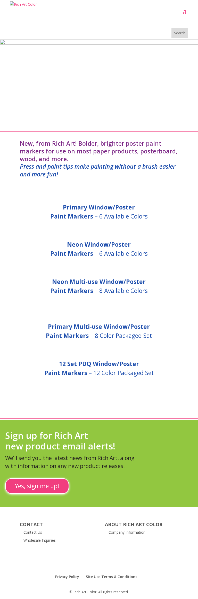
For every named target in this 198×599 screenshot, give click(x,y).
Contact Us (32, 532)
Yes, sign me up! (37, 486)
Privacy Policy (67, 576)
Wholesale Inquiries (39, 540)
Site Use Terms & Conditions (111, 576)
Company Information (127, 532)
